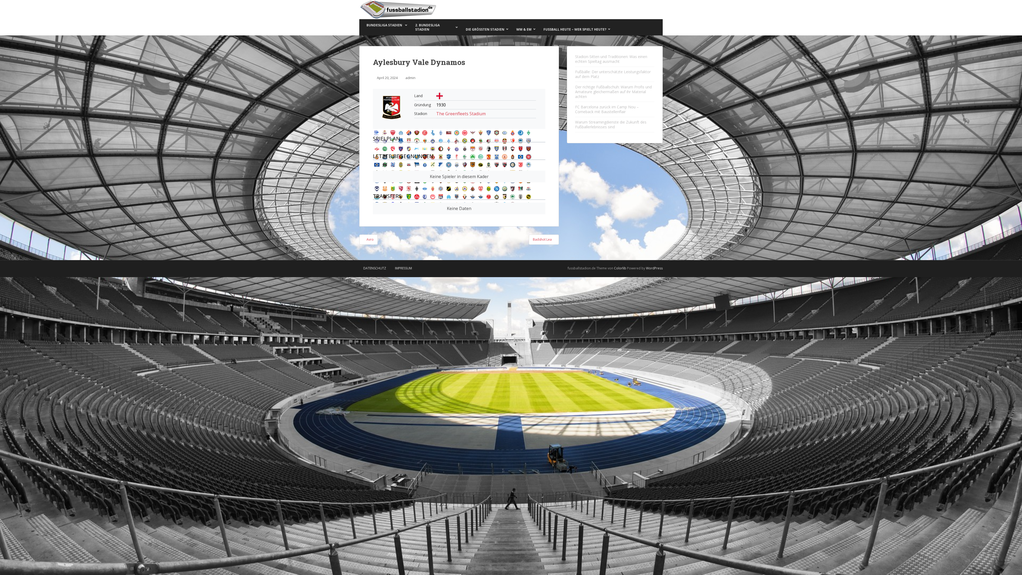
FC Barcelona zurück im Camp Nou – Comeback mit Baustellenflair (607, 109)
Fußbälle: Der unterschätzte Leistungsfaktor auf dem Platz (613, 74)
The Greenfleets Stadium (461, 114)
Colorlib (620, 268)
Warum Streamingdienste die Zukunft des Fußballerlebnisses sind (610, 124)
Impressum (403, 268)
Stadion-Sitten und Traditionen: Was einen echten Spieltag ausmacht (611, 59)
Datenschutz (374, 268)
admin (410, 77)
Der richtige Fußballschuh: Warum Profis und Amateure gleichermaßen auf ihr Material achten (613, 91)
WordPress (654, 268)
